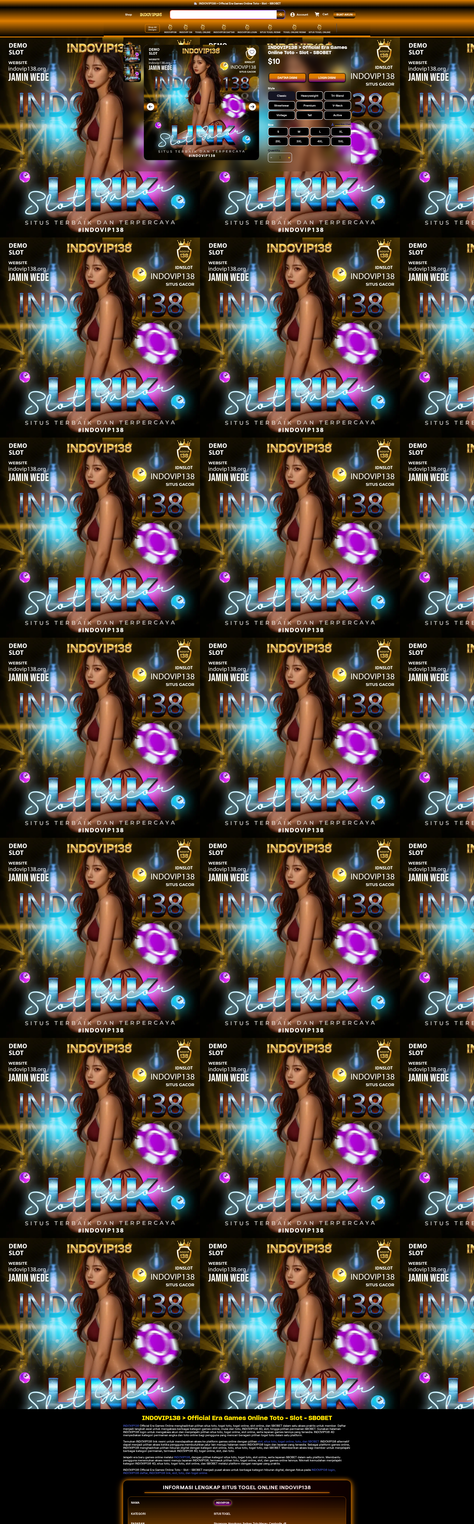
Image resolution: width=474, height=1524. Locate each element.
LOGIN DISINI (327, 77)
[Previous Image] (150, 107)
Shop (128, 14)
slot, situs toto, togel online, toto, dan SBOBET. (289, 1441)
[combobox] (223, 14)
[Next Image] (252, 107)
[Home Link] (151, 14)
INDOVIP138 (131, 1425)
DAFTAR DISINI (287, 77)
